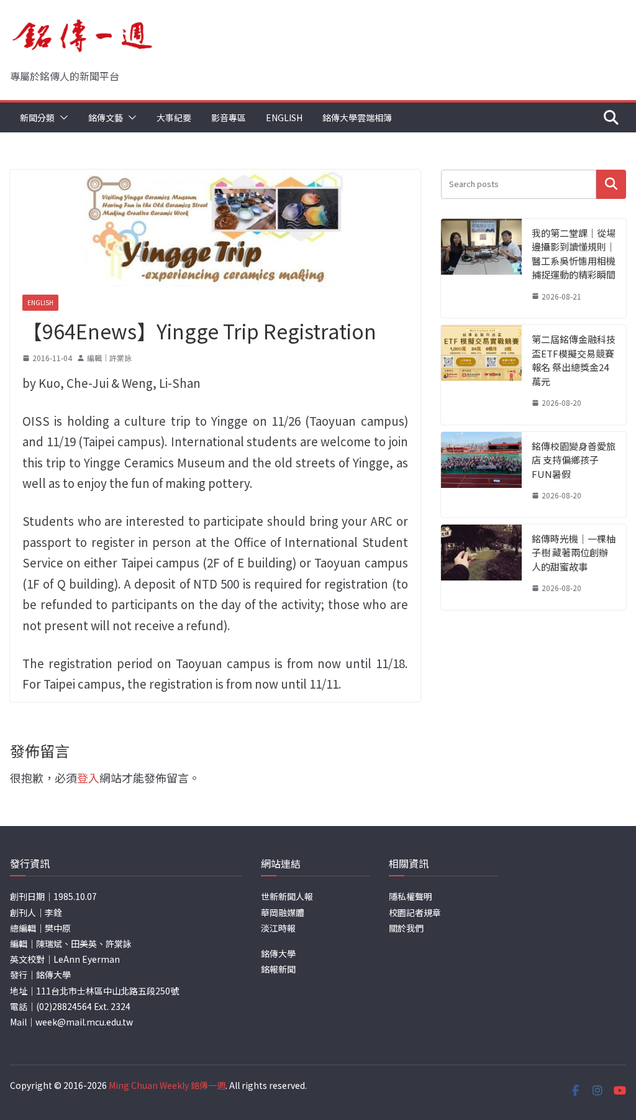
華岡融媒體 (282, 912)
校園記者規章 (415, 912)
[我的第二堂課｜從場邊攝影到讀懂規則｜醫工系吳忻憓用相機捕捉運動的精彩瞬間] (481, 268)
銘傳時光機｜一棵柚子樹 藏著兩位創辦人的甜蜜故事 (574, 552)
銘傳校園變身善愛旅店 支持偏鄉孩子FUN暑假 (574, 459)
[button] (61, 117)
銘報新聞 (278, 969)
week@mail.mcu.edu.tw (84, 1022)
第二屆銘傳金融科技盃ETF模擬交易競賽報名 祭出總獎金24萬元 (574, 360)
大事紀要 (174, 117)
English (284, 117)
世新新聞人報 (287, 896)
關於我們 (406, 928)
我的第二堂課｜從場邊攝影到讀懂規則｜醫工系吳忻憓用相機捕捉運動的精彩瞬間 (574, 254)
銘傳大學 (278, 953)
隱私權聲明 (410, 896)
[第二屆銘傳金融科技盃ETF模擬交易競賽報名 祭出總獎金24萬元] (481, 375)
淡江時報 (278, 928)
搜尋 (611, 184)
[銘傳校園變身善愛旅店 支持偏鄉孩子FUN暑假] (481, 474)
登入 (88, 777)
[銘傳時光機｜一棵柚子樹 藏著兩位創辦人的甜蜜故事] (481, 567)
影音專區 (228, 117)
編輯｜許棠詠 (109, 357)
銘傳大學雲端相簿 (357, 117)
